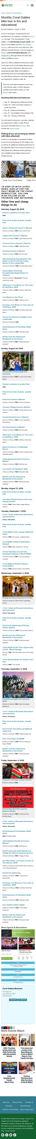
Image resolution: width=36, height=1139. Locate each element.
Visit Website (13, 999)
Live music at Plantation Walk (15, 469)
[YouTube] (10, 1134)
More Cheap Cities (27, 1109)
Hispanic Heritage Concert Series (17, 780)
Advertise (8, 1106)
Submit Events (25, 1106)
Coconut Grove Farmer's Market (16, 243)
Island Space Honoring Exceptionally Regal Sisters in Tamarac (15, 273)
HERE (5, 92)
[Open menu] (32, 5)
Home (3, 13)
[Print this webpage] (13, 1027)
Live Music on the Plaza (13, 297)
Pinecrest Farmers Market (14, 399)
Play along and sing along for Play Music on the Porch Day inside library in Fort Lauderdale (17, 261)
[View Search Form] (27, 5)
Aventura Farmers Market (14, 251)
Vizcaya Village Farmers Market (16, 407)
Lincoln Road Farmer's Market (15, 417)
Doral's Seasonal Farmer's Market (17, 228)
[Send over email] (10, 1027)
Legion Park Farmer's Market (15, 236)
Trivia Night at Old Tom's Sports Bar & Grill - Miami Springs (18, 648)
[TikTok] (14, 1134)
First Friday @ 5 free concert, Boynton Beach (15, 810)
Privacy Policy (17, 1102)
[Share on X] (5, 1027)
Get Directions (22, 999)
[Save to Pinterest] (8, 1027)
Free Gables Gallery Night (14, 905)
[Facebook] (2, 1134)
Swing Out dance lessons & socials (17, 598)
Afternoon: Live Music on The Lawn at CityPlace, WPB (18, 286)
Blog (8, 13)
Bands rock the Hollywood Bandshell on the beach (14, 338)
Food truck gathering (11, 873)
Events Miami (17, 13)
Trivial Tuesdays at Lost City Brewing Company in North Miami (17, 553)
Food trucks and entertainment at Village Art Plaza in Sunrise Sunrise (18, 852)
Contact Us (29, 1102)
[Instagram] (6, 1134)
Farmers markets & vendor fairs (16, 213)
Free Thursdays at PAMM (13, 739)
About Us (6, 1102)
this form (23, 126)
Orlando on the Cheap (10, 1109)
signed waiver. (15, 128)
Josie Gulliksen (8, 29)
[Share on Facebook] (2, 1027)
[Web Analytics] (18, 0)
